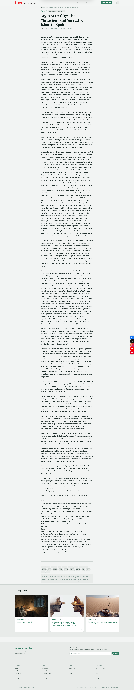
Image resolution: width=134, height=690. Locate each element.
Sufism (70, 673)
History (70, 567)
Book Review (99, 678)
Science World (45, 671)
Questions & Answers (74, 676)
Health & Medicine (46, 678)
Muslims (55, 569)
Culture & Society (100, 668)
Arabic (43, 567)
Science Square (46, 668)
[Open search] (114, 2)
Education (98, 671)
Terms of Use (76, 687)
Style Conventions (115, 687)
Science (56, 2)
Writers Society (105, 687)
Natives (60, 569)
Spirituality (71, 678)
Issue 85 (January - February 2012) (56, 11)
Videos (16, 676)
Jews (81, 567)
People (78, 569)
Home (50, 2)
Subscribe (85, 2)
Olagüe (66, 569)
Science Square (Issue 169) (25, 622)
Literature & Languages (101, 676)
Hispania (65, 567)
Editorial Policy (83, 687)
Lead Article (72, 668)
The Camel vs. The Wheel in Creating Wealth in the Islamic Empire (102, 623)
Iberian (75, 567)
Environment (45, 676)
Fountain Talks (18, 673)
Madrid (85, 567)
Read (44, 629)
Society (70, 2)
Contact (91, 687)
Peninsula (72, 569)
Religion (70, 671)
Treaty (47, 572)
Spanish (88, 569)
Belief (63, 2)
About (16, 668)
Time (43, 572)
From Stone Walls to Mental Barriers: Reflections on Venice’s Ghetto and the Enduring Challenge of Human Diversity (64, 623)
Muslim (49, 569)
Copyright (97, 687)
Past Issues (78, 2)
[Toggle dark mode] (117, 2)
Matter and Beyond (46, 673)
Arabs (48, 567)
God (60, 567)
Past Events (18, 671)
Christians (54, 567)
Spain (83, 569)
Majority (44, 569)
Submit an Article (106, 2)
